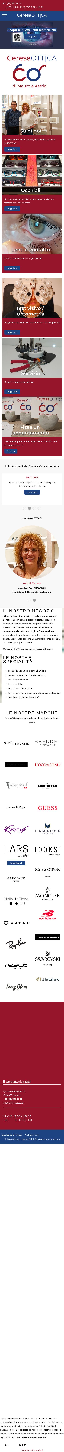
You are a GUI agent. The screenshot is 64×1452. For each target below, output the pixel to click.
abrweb (56, 1139)
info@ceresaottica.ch (13, 1103)
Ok (6, 1445)
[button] (32, 115)
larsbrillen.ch (16, 863)
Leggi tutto (32, 36)
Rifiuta (22, 1445)
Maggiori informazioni (32, 1450)
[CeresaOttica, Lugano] (32, 15)
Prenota (11, 451)
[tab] (24, 508)
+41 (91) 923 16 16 (12, 3)
